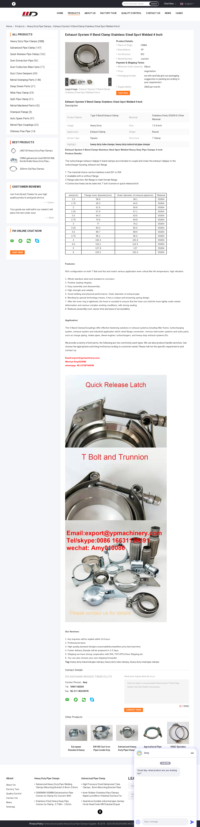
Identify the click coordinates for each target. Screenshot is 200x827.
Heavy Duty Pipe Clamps (39, 26)
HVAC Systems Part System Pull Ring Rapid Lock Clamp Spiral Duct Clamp (178, 748)
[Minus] (192, 753)
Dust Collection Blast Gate (25, 67)
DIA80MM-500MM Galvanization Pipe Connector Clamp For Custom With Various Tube (54, 794)
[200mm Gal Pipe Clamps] (13, 169)
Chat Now (169, 3)
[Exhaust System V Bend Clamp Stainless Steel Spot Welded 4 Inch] (87, 58)
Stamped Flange (19, 112)
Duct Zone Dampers (21, 73)
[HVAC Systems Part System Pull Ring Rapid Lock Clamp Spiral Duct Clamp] (178, 733)
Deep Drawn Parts (20, 86)
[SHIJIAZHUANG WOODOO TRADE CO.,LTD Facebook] (14, 4)
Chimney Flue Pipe (20, 131)
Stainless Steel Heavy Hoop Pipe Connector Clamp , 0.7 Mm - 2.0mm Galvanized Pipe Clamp (53, 803)
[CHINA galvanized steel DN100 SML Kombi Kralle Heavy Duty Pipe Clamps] (13, 159)
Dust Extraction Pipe (21, 60)
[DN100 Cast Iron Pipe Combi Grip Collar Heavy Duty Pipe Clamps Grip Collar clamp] (102, 733)
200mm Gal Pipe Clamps (32, 169)
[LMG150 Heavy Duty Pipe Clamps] (13, 150)
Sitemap (10, 807)
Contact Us (153, 13)
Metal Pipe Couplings (22, 124)
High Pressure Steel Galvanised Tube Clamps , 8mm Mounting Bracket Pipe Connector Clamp (102, 786)
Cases (179, 13)
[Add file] (138, 822)
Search (154, 4)
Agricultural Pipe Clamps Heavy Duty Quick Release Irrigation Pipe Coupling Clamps (152, 748)
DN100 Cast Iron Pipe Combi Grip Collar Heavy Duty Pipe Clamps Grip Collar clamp (101, 748)
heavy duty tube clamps (117, 662)
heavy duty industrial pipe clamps (87, 662)
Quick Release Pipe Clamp (24, 54)
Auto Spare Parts (19, 118)
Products (74, 13)
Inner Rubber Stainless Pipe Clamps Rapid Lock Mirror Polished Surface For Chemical (102, 794)
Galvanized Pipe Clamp (22, 47)
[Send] (192, 822)
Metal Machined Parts (22, 105)
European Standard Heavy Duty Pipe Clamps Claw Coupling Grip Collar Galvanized (76, 748)
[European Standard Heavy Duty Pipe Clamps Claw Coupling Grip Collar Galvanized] (76, 733)
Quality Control (131, 13)
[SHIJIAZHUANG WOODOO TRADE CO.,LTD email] (14, 241)
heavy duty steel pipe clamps (144, 662)
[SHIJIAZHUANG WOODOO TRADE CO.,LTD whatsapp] (22, 241)
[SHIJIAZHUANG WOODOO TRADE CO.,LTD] (30, 14)
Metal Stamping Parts (22, 79)
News (168, 13)
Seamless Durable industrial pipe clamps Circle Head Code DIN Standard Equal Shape (103, 803)
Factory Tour (108, 13)
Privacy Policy (36, 823)
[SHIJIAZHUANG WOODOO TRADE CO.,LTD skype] (39, 241)
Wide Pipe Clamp (19, 92)
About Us (90, 13)
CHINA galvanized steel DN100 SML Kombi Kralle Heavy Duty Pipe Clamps (37, 161)
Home (60, 13)
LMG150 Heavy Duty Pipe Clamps (36, 150)
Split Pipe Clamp (19, 99)
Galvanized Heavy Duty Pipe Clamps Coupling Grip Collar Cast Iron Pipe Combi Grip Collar (127, 748)
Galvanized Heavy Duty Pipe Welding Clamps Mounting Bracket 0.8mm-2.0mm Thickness (57, 786)
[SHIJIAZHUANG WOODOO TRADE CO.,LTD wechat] (31, 241)
